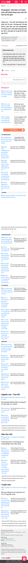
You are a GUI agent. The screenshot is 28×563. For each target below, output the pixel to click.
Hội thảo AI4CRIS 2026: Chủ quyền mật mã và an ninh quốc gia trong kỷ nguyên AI (14, 430)
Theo (4, 45)
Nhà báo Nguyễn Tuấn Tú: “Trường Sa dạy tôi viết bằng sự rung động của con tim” (18, 449)
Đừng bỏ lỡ (5, 88)
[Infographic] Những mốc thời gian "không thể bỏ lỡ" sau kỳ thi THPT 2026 (18, 512)
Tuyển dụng (13, 560)
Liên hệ (7, 560)
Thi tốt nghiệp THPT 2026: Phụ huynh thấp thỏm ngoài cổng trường (20, 120)
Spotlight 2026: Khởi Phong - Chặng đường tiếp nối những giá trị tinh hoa (18, 161)
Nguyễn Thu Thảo (22, 45)
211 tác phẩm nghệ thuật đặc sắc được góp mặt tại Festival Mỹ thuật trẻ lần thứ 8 (18, 265)
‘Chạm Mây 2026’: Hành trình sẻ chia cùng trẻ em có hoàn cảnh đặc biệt (20, 139)
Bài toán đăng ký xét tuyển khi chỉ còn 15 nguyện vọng (13, 493)
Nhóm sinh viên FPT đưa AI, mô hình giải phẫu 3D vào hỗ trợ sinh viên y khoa (18, 277)
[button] (12, 232)
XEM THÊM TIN (14, 130)
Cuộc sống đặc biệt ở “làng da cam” (14, 64)
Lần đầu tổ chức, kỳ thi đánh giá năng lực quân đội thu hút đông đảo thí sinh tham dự (18, 500)
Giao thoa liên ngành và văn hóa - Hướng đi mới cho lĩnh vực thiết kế (17, 383)
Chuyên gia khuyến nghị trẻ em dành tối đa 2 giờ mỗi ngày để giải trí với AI (19, 417)
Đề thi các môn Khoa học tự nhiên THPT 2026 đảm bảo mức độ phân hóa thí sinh (20, 107)
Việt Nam (7, 70)
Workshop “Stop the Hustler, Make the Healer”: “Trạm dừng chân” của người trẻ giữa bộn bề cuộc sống (19, 462)
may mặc (13, 70)
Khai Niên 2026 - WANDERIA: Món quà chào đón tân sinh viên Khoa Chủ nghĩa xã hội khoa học (17, 147)
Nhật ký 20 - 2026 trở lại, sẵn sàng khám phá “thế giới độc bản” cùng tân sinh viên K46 (20, 240)
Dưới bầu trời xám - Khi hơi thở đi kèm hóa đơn (14, 476)
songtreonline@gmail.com (10, 540)
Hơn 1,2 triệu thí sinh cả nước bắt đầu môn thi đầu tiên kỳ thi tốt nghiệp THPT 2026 (18, 320)
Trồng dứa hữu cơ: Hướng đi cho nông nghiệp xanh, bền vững (12, 443)
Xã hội (3, 6)
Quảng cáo (19, 560)
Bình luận (4, 74)
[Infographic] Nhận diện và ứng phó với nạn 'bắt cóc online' (13, 403)
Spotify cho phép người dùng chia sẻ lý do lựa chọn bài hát (14, 425)
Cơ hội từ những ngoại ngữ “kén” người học (17, 249)
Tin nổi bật (16, 99)
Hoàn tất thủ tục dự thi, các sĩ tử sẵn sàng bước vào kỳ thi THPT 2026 (18, 332)
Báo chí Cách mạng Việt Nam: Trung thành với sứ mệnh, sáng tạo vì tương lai (20, 94)
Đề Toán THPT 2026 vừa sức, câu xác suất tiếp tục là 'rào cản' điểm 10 (14, 521)
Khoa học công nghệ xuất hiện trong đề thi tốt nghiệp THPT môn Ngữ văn (14, 523)
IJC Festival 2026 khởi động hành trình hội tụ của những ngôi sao (17, 255)
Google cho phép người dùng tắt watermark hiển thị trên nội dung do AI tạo (13, 428)
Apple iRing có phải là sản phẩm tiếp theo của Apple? (17, 374)
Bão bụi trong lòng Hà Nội (8, 480)
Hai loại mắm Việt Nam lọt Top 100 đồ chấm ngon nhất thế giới (18, 364)
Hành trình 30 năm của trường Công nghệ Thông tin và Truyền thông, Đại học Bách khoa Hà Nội (20, 346)
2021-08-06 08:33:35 (5, 18)
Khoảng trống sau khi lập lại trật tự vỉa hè (12, 478)
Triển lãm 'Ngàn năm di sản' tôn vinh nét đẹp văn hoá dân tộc (18, 183)
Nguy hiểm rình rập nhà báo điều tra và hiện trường (17, 356)
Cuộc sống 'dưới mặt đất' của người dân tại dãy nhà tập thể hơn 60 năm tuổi (18, 173)
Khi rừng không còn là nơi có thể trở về (18, 409)
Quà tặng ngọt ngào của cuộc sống (14, 54)
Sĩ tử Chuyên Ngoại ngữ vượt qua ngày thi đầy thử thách (14, 525)
